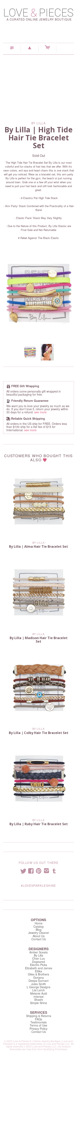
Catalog (38, 926)
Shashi (38, 999)
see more (40, 412)
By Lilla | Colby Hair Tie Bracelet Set (38, 733)
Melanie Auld (38, 993)
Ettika (38, 971)
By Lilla (38, 542)
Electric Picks (38, 965)
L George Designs (38, 987)
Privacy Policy (38, 1028)
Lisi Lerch (38, 990)
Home (39, 923)
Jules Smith (38, 984)
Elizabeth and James (38, 968)
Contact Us (38, 939)
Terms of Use (38, 1025)
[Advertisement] (38, 85)
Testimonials (38, 1022)
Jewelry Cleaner (38, 933)
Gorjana (38, 977)
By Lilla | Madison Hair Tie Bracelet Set (39, 640)
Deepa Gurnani (38, 981)
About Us (39, 936)
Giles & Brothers (38, 974)
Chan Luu (38, 958)
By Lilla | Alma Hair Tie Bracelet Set (38, 546)
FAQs (38, 1019)
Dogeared (38, 962)
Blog (38, 929)
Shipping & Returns (38, 1016)
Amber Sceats (38, 952)
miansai (38, 996)
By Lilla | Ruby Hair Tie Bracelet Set (38, 824)
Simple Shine (38, 1003)
